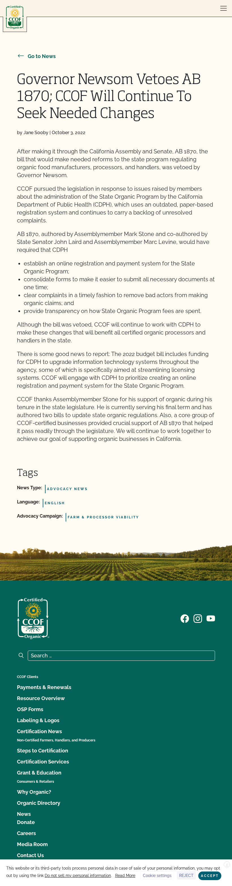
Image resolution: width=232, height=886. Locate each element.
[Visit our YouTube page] (211, 618)
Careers (26, 833)
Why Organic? (34, 792)
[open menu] (223, 8)
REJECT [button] (186, 875)
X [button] (227, 865)
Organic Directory (38, 803)
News (24, 814)
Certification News (39, 731)
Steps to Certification (42, 751)
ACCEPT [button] (210, 876)
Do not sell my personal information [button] (78, 875)
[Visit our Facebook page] (185, 618)
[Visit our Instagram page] (198, 618)
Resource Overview (41, 698)
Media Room (32, 844)
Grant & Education (39, 773)
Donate (26, 822)
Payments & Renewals (44, 687)
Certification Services (43, 762)
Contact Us (30, 855)
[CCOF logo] (15, 17)
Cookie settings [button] (157, 875)
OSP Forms (30, 709)
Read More (125, 875)
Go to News (42, 56)
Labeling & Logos (38, 720)
